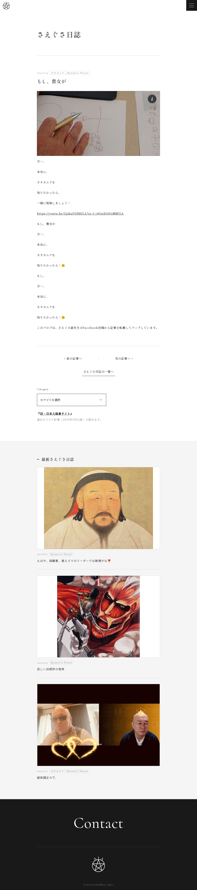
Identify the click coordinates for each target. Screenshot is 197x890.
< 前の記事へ (73, 358)
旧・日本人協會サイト (55, 413)
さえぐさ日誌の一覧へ (98, 371)
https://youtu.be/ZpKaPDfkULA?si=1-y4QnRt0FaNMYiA (80, 213)
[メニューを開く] (191, 5)
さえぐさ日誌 (59, 34)
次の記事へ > (124, 358)
